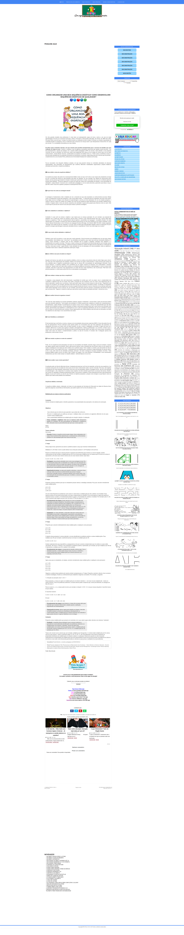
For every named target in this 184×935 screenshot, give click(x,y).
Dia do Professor (132, 311)
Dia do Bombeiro (126, 307)
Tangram (116, 393)
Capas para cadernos (119, 276)
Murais (129, 362)
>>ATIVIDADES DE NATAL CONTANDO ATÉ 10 (57, 860)
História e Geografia (135, 337)
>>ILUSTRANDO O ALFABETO (53, 878)
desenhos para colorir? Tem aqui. (79, 697)
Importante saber (71, 714)
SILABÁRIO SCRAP (121, 389)
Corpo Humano (134, 291)
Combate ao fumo (134, 283)
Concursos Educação (119, 287)
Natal (124, 364)
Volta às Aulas (118, 396)
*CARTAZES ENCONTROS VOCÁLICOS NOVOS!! (58, 889)
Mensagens (126, 356)
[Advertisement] (89, 31)
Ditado (132, 319)
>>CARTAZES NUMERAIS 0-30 (53, 871)
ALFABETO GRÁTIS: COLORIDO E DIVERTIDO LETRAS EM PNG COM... (127, 481)
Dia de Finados (136, 305)
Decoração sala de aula (120, 296)
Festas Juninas (117, 333)
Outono (138, 367)
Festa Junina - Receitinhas (121, 332)
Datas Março (123, 295)
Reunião (75, 738)
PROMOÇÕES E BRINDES (128, 378)
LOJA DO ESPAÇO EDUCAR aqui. (80, 690)
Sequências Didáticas (91, 714)
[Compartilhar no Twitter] (74, 100)
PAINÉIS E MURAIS (119, 171)
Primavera (127, 373)
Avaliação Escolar (132, 268)
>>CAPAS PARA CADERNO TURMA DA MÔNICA (58, 869)
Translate (128, 83)
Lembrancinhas (135, 348)
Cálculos (135, 273)
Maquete (128, 352)
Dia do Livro (123, 310)
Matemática (133, 354)
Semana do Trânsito (135, 387)
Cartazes (137, 276)
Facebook (117, 329)
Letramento (120, 349)
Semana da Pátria (123, 387)
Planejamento (117, 371)
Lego (127, 348)
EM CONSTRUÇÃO (127, 54)
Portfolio (136, 372)
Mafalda (116, 352)
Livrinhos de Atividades (132, 351)
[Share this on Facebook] (72, 711)
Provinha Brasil (125, 379)
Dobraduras (123, 320)
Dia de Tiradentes (126, 306)
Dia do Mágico (131, 310)
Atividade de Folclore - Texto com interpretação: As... (127, 550)
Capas (135, 275)
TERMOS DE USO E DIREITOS (73, 2)
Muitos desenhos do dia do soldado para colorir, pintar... (127, 448)
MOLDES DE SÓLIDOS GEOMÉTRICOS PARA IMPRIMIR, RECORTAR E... (127, 431)
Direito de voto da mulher (133, 318)
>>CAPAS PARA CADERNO (52, 867)
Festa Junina (133, 330)
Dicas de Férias (136, 316)
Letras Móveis (117, 351)
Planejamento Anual (126, 371)
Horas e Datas (133, 339)
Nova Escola (52, 651)
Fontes (131, 334)
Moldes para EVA (127, 361)
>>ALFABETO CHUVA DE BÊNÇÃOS (55, 857)
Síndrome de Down (126, 391)
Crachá (116, 293)
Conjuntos (129, 287)
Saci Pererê (131, 386)
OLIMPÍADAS (127, 366)
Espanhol (123, 326)
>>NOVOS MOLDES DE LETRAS (54, 885)
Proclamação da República (130, 375)
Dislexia (127, 319)
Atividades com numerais (121, 266)
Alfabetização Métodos (131, 254)
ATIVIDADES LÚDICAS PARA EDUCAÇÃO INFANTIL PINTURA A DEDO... (127, 465)
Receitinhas (117, 380)
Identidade (116, 340)
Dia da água (132, 298)
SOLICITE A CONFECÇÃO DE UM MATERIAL (125, 177)
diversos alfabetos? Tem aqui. (79, 698)
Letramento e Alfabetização (131, 349)
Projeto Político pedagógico (132, 376)
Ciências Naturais (119, 281)
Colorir (137, 281)
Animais (128, 261)
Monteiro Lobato (122, 362)
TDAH (122, 393)
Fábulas (135, 327)
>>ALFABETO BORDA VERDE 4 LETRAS (56, 856)
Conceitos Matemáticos (131, 286)
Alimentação (133, 259)
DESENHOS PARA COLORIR (121, 298)
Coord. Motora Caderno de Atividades (125, 290)
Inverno (136, 344)
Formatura (125, 336)
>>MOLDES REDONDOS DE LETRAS (55, 884)
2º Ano (120, 250)
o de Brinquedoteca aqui (79, 694)
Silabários (131, 389)
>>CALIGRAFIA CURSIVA (52, 866)
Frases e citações (135, 336)
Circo (129, 281)
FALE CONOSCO (86, 2)
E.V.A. (138, 320)
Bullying (130, 272)
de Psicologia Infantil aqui (79, 695)
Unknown (47, 737)
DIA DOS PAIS (127, 50)
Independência (117, 341)
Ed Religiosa (132, 322)
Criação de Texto (131, 292)
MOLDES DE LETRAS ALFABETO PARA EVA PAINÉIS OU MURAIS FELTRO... (126, 498)
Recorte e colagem (127, 382)
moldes (118, 358)
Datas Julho (123, 294)
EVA (129, 327)
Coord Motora (136, 288)
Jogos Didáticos (132, 345)
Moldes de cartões (136, 358)
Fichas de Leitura (126, 333)
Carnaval (130, 276)
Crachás (122, 292)
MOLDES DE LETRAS (119, 167)
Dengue (135, 296)
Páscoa (129, 368)
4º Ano (131, 250)
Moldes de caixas (126, 358)
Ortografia (125, 367)
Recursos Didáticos (133, 383)
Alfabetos (118, 259)
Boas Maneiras (130, 270)
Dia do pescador (123, 311)
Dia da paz (130, 301)
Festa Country (124, 330)
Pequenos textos (134, 369)
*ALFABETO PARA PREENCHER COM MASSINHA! (58, 891)
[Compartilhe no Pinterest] (78, 100)
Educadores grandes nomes (121, 325)
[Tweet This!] (76, 711)
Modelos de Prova (135, 356)
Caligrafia (116, 275)
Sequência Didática (80, 714)
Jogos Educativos (119, 345)
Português (116, 373)
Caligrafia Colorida (126, 275)
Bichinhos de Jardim (119, 270)
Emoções (138, 325)
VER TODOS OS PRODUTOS (121, 151)
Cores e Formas (124, 291)
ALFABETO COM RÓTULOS (121, 256)
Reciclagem (126, 380)
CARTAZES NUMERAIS (120, 161)
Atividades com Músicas (130, 264)
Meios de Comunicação (129, 355)
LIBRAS (116, 169)
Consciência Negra (49, 742)
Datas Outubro (133, 295)
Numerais (117, 366)
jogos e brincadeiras (119, 346)
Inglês (122, 342)
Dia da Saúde (137, 301)
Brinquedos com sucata (120, 272)
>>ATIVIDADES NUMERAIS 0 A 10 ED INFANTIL (58, 862)
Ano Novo (136, 260)
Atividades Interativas (121, 268)
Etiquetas (122, 327)
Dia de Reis (118, 306)
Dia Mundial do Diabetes (125, 316)
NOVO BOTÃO (127, 73)
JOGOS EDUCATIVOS (120, 173)
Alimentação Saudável (119, 260)
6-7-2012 (53, 737)
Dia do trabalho (134, 312)
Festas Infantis (134, 332)
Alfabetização (119, 253)
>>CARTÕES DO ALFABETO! (53, 873)
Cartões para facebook (120, 279)
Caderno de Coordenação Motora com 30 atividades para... (127, 533)
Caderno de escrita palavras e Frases (127, 273)
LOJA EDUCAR (121, 2)
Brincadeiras (135, 271)
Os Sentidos (131, 367)
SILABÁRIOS (118, 155)
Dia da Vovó (119, 303)
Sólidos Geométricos (126, 392)
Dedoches (130, 296)
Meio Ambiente (118, 355)
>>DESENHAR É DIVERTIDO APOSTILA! (56, 874)
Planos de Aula (136, 371)
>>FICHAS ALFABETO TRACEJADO (54, 877)
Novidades (134, 364)
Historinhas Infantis (121, 339)
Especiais (129, 326)
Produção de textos (119, 376)
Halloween (118, 337)
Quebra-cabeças (134, 379)
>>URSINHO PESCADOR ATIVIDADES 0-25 (56, 888)
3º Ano (126, 250)
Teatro (127, 393)
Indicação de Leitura (128, 341)
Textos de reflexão (134, 393)
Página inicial (78, 787)
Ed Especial (124, 322)
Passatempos (125, 369)
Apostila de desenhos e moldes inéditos (125, 262)
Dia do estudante (132, 308)
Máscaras (123, 354)
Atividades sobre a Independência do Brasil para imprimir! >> (105, 788)
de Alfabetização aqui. (80, 692)
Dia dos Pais (126, 315)
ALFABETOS (118, 153)
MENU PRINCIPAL (97, 2)
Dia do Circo (117, 308)
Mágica (121, 352)
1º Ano (137, 249)
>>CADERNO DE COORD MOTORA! (54, 864)
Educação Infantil (133, 323)
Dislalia (121, 319)
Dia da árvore (125, 299)
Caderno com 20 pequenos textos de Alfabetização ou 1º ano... (127, 516)
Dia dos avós (129, 314)
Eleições (132, 325)
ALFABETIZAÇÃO (119, 157)
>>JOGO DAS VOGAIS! (51, 879)
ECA (118, 322)
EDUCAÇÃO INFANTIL (120, 163)
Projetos (116, 378)
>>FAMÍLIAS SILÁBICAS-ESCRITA (54, 875)
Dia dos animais (118, 314)
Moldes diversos (121, 359)
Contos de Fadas (124, 288)
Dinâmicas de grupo (121, 318)
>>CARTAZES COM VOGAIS (53, 870)
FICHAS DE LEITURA (119, 159)
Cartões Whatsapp (132, 279)
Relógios (116, 384)
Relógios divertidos (124, 384)
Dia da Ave (132, 299)
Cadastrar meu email (127, 125)
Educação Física (123, 323)
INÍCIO (62, 2)
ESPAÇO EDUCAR (88, 926)
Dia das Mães (126, 305)
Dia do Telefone (126, 312)
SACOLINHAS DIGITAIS (120, 179)
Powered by (123, 129)
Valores (116, 395)
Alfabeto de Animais (129, 257)
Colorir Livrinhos (123, 283)
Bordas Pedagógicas (126, 271)
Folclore (123, 334)
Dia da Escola (124, 300)
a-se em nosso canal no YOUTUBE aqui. (80, 700)
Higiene (125, 337)
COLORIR (117, 165)
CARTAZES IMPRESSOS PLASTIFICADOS (124, 175)
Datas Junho (132, 294)
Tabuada (135, 392)
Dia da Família (132, 300)
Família (125, 329)
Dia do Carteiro (135, 307)
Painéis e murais (120, 368)
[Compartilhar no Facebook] (71, 100)
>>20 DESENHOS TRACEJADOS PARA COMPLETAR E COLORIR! (62, 882)
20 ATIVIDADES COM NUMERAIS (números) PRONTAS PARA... (127, 413)
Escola (117, 326)
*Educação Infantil (121, 249)
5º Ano (136, 250)
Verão (121, 395)
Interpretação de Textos (125, 344)
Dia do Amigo (135, 306)
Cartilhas (135, 278)
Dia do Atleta (117, 307)
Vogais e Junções (131, 395)
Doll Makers (132, 320)
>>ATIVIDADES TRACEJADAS (53, 863)
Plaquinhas (119, 372)
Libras (123, 351)
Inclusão (136, 340)
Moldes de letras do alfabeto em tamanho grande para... (127, 566)
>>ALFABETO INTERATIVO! (53, 859)
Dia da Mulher (122, 302)
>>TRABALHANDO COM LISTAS (54, 886)
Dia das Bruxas (129, 303)
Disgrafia (116, 319)
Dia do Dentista (124, 308)
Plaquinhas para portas (128, 372)
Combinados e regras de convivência (123, 284)
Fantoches (131, 329)
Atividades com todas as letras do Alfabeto (130, 267)
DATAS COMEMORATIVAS (109, 2)
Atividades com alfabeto (121, 263)
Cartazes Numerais (123, 278)
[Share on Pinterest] (80, 711)
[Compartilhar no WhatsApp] (85, 100)
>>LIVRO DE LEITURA (51, 881)
